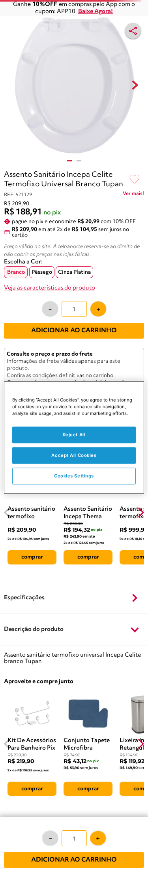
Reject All (74, 435)
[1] (69, 161)
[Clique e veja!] (133, 195)
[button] (74, 598)
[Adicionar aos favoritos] (134, 179)
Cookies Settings (74, 476)
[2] (79, 161)
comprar (32, 557)
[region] (74, 437)
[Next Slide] (140, 512)
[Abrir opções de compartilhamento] (133, 31)
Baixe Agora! (95, 12)
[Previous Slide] (7, 512)
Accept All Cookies (73, 455)
